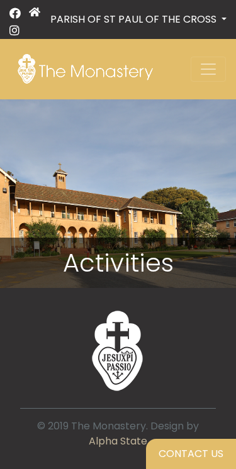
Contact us (191, 453)
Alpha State (118, 441)
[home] (34, 22)
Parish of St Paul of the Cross (134, 19)
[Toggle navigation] (208, 69)
